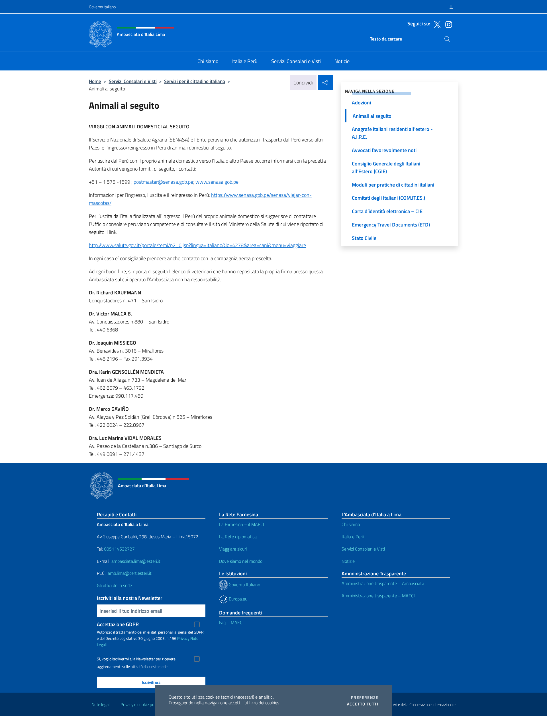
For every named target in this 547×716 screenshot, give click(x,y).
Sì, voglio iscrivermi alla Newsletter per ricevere (136, 659)
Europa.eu (237, 598)
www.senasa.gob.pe (216, 182)
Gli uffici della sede (114, 585)
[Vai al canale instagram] (447, 24)
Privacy (183, 638)
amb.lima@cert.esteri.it (130, 573)
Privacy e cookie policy (140, 704)
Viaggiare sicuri (233, 548)
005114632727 (119, 548)
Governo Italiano (102, 7)
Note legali (100, 704)
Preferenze (364, 697)
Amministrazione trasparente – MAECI (378, 595)
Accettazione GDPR (118, 624)
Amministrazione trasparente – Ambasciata (383, 583)
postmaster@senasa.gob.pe (163, 182)
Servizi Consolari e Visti (133, 81)
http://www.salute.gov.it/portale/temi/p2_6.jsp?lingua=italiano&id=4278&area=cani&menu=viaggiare (197, 245)
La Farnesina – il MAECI (241, 524)
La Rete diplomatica (238, 536)
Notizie (348, 561)
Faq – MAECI (231, 622)
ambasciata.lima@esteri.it (135, 561)
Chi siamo (351, 524)
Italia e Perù (353, 536)
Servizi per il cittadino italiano (194, 81)
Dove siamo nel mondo (240, 561)
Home (95, 81)
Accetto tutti (362, 704)
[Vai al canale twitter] (436, 24)
